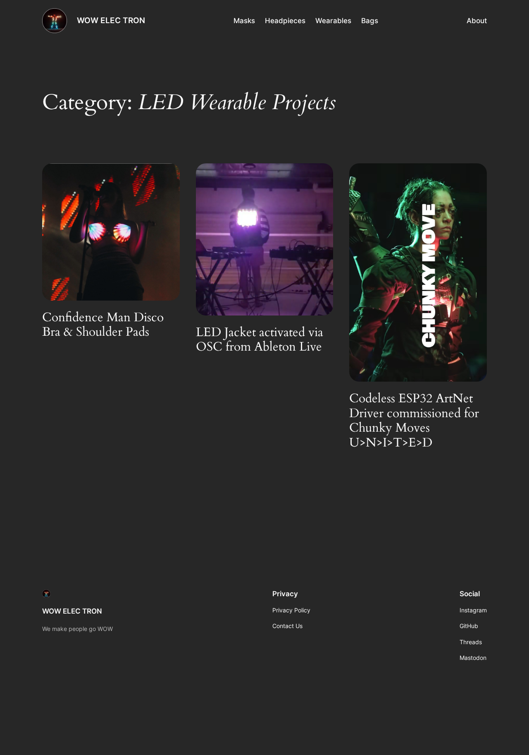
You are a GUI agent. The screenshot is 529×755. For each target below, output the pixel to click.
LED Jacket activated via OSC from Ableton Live (259, 340)
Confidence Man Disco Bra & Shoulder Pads (103, 325)
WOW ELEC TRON (111, 20)
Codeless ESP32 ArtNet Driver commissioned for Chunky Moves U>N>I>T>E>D (414, 421)
